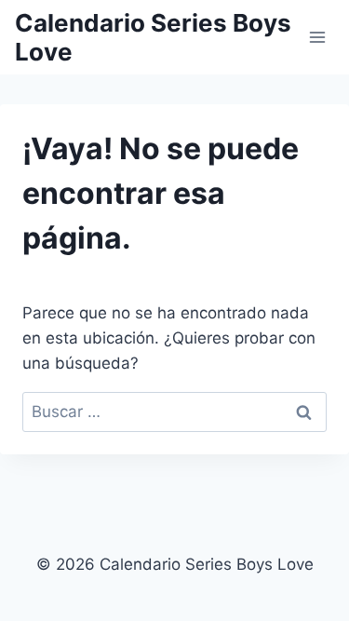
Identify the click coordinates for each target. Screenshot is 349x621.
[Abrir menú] (317, 36)
